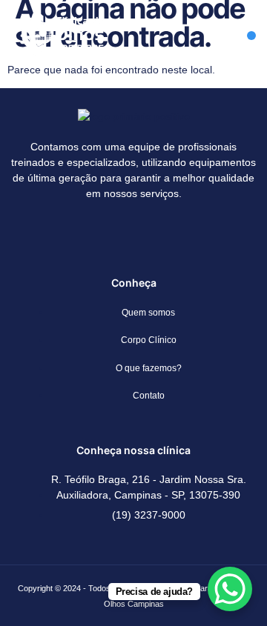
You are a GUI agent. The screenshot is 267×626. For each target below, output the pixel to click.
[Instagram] (112, 233)
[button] (251, 35)
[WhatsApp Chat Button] (230, 589)
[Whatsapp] (155, 233)
